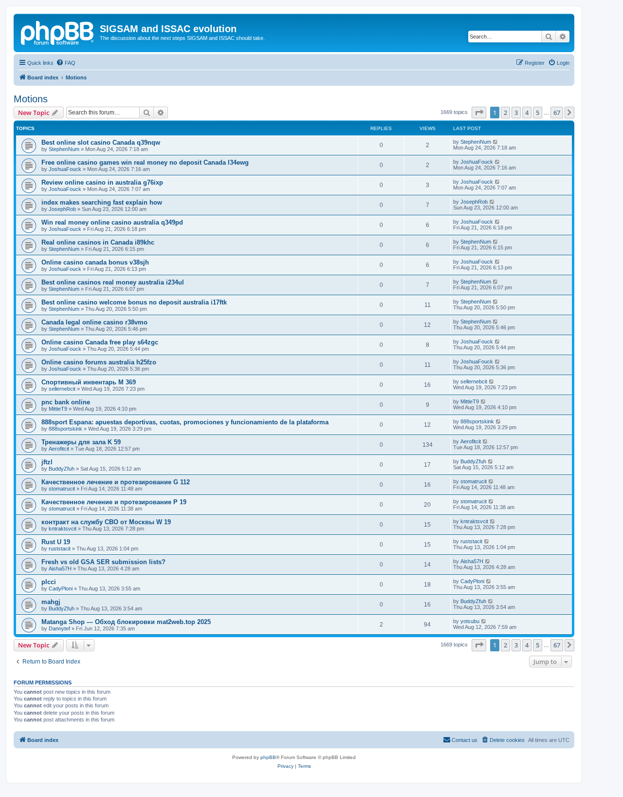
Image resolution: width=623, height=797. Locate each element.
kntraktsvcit (62, 528)
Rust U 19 (55, 542)
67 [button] (556, 112)
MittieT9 (58, 409)
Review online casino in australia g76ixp (102, 182)
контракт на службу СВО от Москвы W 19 (106, 522)
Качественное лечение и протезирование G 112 (115, 482)
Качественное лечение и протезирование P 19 (113, 502)
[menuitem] (65, 63)
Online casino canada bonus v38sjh (95, 262)
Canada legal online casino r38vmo (94, 322)
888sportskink (65, 429)
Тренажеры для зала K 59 (81, 442)
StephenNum (64, 149)
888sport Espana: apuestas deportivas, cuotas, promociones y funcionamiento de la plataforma (185, 422)
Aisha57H (60, 568)
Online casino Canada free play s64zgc (99, 342)
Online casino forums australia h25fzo (98, 362)
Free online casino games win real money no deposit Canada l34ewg (145, 162)
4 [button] (527, 112)
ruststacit (60, 548)
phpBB (268, 757)
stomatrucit (62, 489)
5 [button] (537, 112)
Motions (31, 99)
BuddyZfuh (61, 469)
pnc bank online (65, 402)
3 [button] (516, 112)
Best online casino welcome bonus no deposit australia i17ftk (134, 302)
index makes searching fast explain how (101, 202)
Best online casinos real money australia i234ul (112, 282)
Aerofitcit (59, 449)
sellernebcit (62, 389)
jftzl (47, 462)
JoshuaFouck (65, 169)
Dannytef (59, 628)
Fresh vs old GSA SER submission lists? (103, 562)
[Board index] (58, 31)
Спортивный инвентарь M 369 (88, 382)
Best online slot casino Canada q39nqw (100, 142)
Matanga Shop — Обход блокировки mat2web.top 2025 (126, 622)
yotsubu (469, 621)
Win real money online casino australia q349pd (112, 222)
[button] (479, 112)
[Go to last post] (496, 142)
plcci (48, 582)
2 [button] (505, 112)
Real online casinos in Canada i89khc (97, 242)
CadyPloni (61, 588)
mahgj (50, 602)
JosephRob (62, 209)
